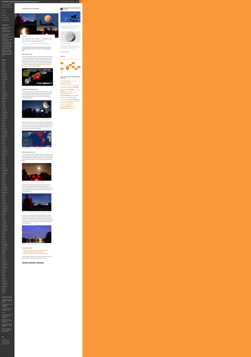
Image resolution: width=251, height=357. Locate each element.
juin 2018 (3, 215)
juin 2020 (3, 178)
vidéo (71, 104)
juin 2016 (3, 253)
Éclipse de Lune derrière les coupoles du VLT (33, 251)
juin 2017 (3, 234)
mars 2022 (4, 145)
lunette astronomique (76, 89)
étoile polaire (73, 108)
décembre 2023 (4, 112)
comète (68, 82)
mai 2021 (3, 161)
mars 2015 (4, 277)
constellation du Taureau (75, 85)
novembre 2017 (4, 226)
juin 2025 (3, 84)
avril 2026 (3, 68)
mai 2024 (3, 104)
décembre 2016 (4, 244)
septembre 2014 (5, 286)
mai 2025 (3, 85)
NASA (70, 92)
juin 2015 (3, 272)
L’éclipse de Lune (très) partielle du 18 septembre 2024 (35, 250)
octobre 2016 (4, 247)
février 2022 (4, 146)
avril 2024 (3, 106)
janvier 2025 (4, 92)
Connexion (4, 339)
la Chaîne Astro (40, 262)
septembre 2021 (5, 154)
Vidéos (77, 1)
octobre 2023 (4, 115)
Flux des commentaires (6, 342)
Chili (66, 82)
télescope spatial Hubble (65, 104)
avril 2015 (3, 275)
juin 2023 (3, 121)
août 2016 (3, 250)
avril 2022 (3, 143)
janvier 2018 (4, 223)
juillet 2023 (4, 120)
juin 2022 (3, 140)
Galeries (66, 9)
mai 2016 (3, 255)
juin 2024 (3, 103)
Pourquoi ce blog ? (64, 1)
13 (70, 65)
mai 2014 (3, 292)
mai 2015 (3, 273)
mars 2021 (4, 164)
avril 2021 (3, 162)
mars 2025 (4, 88)
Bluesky (45, 258)
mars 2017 (4, 239)
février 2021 (4, 165)
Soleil (77, 99)
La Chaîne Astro (47, 64)
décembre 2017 (4, 225)
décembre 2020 (4, 168)
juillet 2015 (4, 270)
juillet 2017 (4, 233)
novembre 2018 (4, 208)
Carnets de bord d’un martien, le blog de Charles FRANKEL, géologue (7, 300)
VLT (73, 104)
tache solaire (65, 102)
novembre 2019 (4, 189)
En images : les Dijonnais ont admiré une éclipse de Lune (35, 253)
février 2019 (4, 203)
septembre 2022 (5, 135)
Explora (3, 312)
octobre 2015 (4, 266)
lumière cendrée (64, 89)
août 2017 (3, 231)
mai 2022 (3, 142)
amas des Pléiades (64, 81)
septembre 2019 (5, 192)
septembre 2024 (5, 98)
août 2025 (3, 81)
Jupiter (76, 87)
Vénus (69, 106)
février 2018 (4, 222)
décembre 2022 (4, 131)
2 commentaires (45, 43)
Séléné (61, 102)
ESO (71, 87)
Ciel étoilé (4, 12)
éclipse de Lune (32, 262)
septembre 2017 (5, 230)
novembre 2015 (4, 264)
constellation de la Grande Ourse (65, 85)
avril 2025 (3, 87)
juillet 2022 (4, 139)
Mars (62, 92)
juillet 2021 (4, 157)
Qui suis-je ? (72, 1)
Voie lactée (63, 106)
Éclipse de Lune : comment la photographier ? (37, 40)
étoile (69, 108)
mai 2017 (3, 236)
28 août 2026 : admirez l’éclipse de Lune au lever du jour (6, 31)
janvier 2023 (4, 129)
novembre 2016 (4, 245)
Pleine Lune (72, 97)
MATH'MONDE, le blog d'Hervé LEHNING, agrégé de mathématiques (7, 320)
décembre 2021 (4, 150)
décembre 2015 (4, 262)
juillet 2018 (4, 214)
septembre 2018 (5, 211)
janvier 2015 (4, 280)
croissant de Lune (65, 87)
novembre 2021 (4, 151)
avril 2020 (3, 181)
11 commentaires (71, 28)
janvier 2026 (4, 73)
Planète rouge (64, 97)
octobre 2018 (4, 209)
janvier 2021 (4, 167)
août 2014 (3, 288)
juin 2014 (3, 291)
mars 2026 (4, 70)
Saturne (72, 99)
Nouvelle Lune (74, 92)
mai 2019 (3, 198)
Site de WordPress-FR (5, 343)
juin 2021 (3, 159)
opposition (72, 95)
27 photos (69, 23)
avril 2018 (3, 219)
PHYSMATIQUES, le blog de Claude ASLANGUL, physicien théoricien (7, 325)
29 (76, 68)
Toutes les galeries (65, 51)
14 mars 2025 (25, 262)
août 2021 (3, 156)
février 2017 (4, 241)
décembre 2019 (4, 187)
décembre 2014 (4, 281)
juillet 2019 (4, 195)
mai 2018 (3, 217)
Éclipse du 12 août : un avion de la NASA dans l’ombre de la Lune (7, 54)
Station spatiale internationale (65, 101)
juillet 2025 (4, 82)
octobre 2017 (4, 228)
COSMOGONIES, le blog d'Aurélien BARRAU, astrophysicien (7, 305)
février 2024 (4, 109)
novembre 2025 (4, 76)
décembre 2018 (4, 206)
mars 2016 (4, 258)
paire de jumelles (38, 64)
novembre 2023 (4, 114)
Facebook (38, 258)
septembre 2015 (5, 267)
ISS (72, 87)
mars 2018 (4, 220)
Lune (71, 89)
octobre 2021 (4, 153)
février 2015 (4, 278)
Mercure (67, 92)
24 (61, 68)
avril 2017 (3, 237)
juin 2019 (3, 197)
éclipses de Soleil (47, 61)
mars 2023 (4, 126)
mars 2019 (4, 201)
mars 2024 (4, 107)
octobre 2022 (4, 134)
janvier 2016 (4, 261)
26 (67, 68)
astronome (71, 81)
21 (73, 66)
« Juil (62, 72)
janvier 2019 (4, 204)
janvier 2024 (4, 110)
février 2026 (4, 71)
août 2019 (3, 193)
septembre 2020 (5, 173)
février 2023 (4, 128)
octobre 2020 (4, 172)
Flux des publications (5, 340)
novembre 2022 (4, 132)
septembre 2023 (5, 117)
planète (76, 95)
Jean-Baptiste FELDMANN (35, 43)
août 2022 (3, 137)
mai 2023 (3, 123)
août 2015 (3, 269)
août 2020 (3, 175)
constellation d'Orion (65, 83)
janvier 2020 (4, 186)
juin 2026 (3, 65)
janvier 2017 (4, 242)
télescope (35, 62)
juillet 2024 (4, 101)
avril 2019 (3, 200)
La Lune (3, 10)
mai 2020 (3, 179)
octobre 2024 (4, 96)
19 (67, 66)
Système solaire (77, 101)
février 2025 (4, 90)
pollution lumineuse (64, 99)
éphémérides (64, 108)
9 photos (68, 43)
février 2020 (4, 184)
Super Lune (72, 101)
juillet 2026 (4, 63)
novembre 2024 (4, 95)
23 (78, 66)
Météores (4, 15)
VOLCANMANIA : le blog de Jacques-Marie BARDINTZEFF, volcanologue (7, 330)
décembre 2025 (4, 74)
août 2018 (3, 212)
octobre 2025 (4, 77)
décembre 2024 (4, 93)
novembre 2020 (4, 170)
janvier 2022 (4, 148)
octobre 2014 (4, 284)
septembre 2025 (5, 79)
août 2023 (3, 118)
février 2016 (4, 259)
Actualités (24, 36)
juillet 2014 (4, 289)
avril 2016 (3, 256)
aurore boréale (62, 82)
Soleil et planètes (5, 17)
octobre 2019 (4, 190)
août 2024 (3, 99)
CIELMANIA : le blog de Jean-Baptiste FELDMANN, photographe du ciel (20, 1)
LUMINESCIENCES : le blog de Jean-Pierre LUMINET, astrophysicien (7, 316)
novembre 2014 (4, 283)
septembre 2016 (5, 248)
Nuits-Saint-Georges (64, 93)
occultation (71, 93)
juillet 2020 (4, 176)
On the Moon (65, 95)
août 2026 (3, 62)
